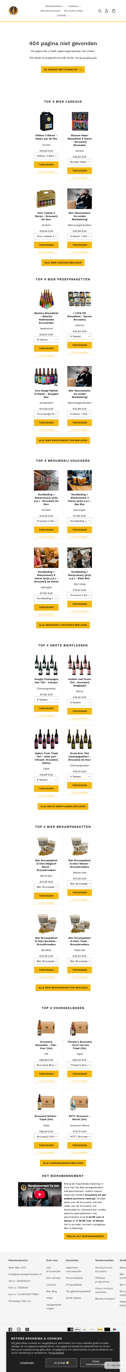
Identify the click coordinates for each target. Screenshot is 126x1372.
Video (49, 1297)
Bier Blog (51, 1291)
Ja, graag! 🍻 (61, 1362)
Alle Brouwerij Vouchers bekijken (63, 625)
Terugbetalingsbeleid (78, 1291)
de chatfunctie (88, 57)
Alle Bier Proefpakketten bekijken (63, 440)
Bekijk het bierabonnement (85, 1236)
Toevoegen (46, 164)
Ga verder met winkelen (60, 69)
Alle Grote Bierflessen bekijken (63, 806)
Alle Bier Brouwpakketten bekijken (63, 987)
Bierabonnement (105, 1298)
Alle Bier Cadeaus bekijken (63, 262)
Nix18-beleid (73, 1297)
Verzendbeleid (74, 1277)
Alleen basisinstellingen (96, 1363)
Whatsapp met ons (19, 1301)
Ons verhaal (53, 1277)
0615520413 (23, 1281)
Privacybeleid (56, 1352)
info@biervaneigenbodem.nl (25, 1274)
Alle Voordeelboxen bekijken (63, 1163)
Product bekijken (46, 172)
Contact (51, 1284)
